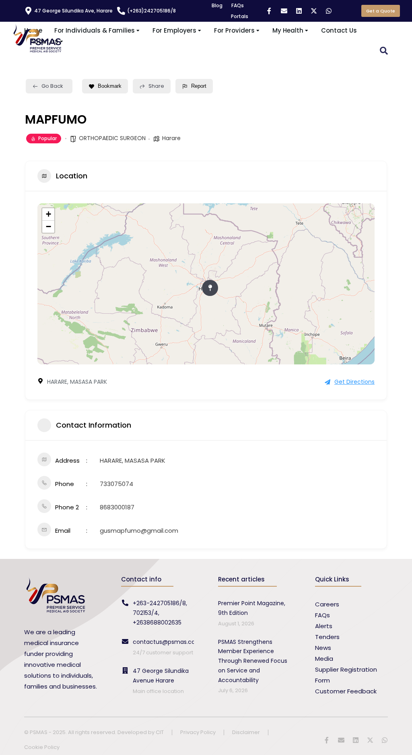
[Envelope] (284, 10)
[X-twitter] (313, 10)
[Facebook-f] (269, 10)
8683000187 (117, 507)
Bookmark (110, 86)
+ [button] (48, 214)
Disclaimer (246, 732)
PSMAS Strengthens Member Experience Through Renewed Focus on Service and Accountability (252, 661)
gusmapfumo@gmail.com (139, 530)
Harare (171, 138)
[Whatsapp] (328, 10)
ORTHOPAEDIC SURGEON (112, 138)
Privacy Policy (198, 732)
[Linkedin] (299, 10)
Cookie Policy (42, 747)
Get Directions (354, 382)
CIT (160, 732)
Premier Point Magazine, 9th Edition (251, 608)
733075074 (116, 484)
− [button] (48, 226)
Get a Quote (380, 11)
